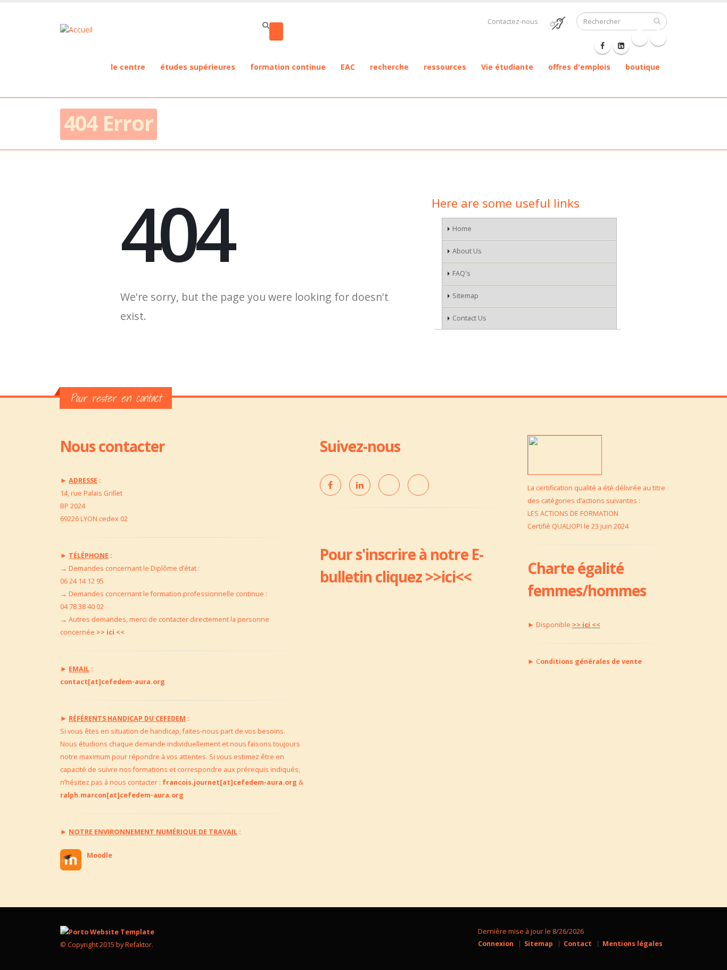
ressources (445, 67)
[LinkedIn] (359, 485)
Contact (578, 943)
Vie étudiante (507, 67)
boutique (642, 67)
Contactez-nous (513, 21)
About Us (467, 251)
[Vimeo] (389, 485)
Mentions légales (632, 943)
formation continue (288, 67)
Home (462, 228)
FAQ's (461, 273)
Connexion (496, 943)
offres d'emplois (579, 67)
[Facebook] (602, 46)
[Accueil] (82, 28)
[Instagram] (418, 485)
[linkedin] (621, 46)
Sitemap (465, 295)
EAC (348, 67)
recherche (389, 67)
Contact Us (469, 318)
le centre (128, 67)
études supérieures (197, 67)
